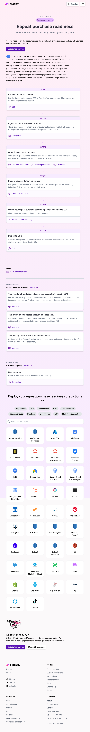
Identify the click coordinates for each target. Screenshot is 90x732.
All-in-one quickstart (18, 272)
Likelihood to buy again (21, 193)
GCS (13, 107)
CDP (32, 409)
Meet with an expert (36, 647)
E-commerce (45, 414)
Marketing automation (71, 414)
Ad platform (21, 409)
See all (32, 288)
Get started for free (16, 49)
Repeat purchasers (42, 164)
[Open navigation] (82, 4)
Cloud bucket (43, 409)
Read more (15, 306)
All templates (46, 16)
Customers (61, 164)
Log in (8, 673)
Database (31, 414)
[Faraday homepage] (12, 4)
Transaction (16, 136)
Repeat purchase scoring (22, 219)
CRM (55, 409)
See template (16, 382)
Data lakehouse (68, 409)
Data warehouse (16, 414)
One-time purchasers (20, 164)
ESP (56, 414)
